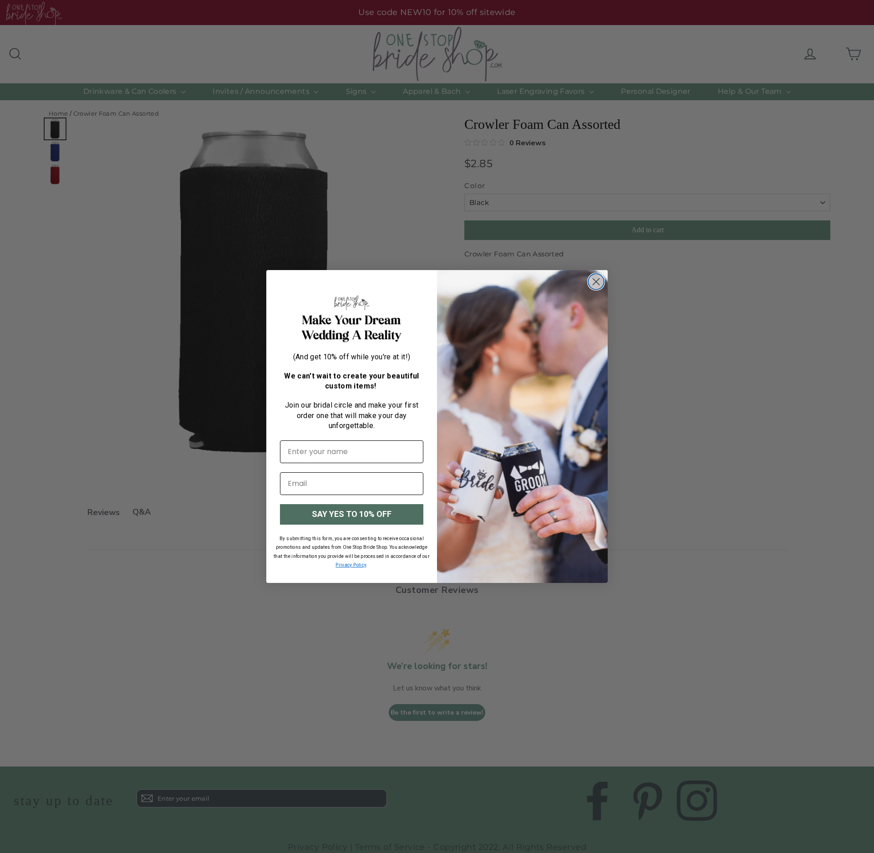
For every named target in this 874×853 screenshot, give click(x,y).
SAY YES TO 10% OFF (351, 514)
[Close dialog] (596, 282)
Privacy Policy (350, 564)
